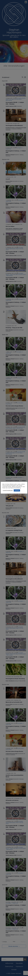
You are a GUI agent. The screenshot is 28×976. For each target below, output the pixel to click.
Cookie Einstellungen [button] (8, 490)
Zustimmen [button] (17, 490)
